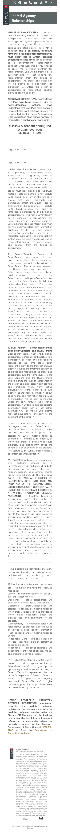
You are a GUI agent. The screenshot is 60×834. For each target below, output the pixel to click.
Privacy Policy (16, 826)
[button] (50, 9)
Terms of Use (26, 826)
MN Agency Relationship (39, 826)
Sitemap (30, 828)
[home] (12, 753)
